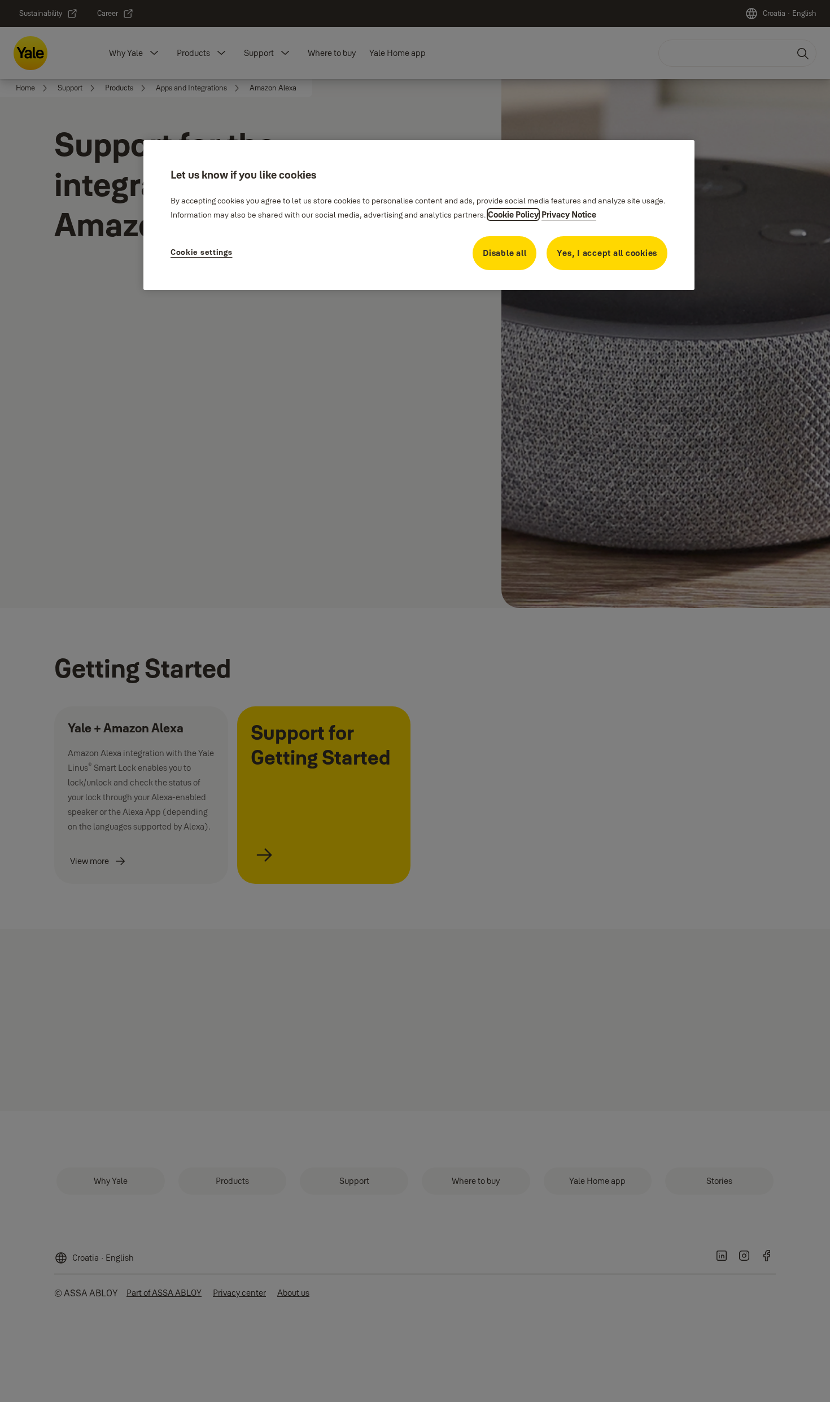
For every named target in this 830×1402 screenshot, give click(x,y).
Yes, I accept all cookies (607, 253)
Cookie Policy (513, 214)
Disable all (504, 253)
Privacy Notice (568, 214)
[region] (418, 214)
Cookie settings (202, 252)
